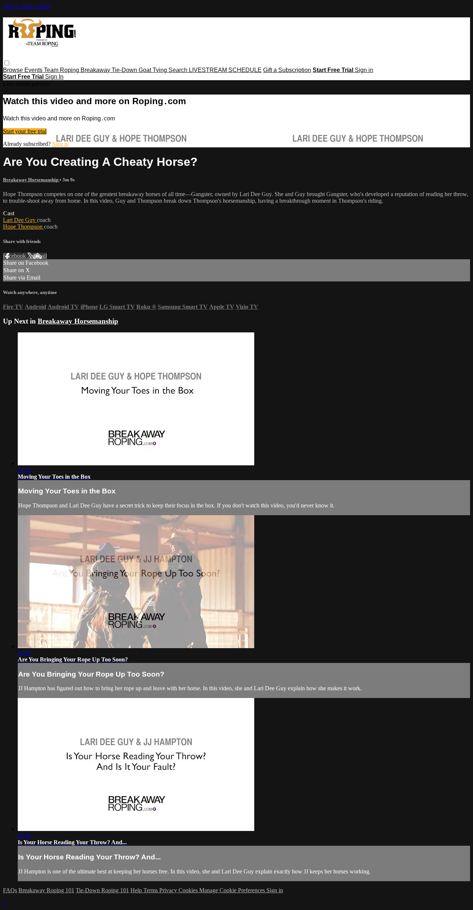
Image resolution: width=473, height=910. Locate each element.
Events (34, 70)
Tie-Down (125, 70)
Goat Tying (154, 70)
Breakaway (96, 70)
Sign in (364, 70)
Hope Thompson (23, 226)
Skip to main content (27, 6)
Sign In (54, 76)
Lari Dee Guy (20, 220)
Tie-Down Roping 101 (102, 890)
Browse (13, 70)
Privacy (168, 890)
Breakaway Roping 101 (46, 890)
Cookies (188, 890)
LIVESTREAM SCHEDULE (225, 70)
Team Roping (62, 70)
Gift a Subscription (287, 70)
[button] (6, 63)
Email (40, 256)
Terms (151, 890)
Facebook (15, 256)
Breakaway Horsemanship (31, 179)
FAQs (10, 890)
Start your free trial (25, 131)
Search (179, 70)
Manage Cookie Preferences (232, 890)
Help (136, 890)
